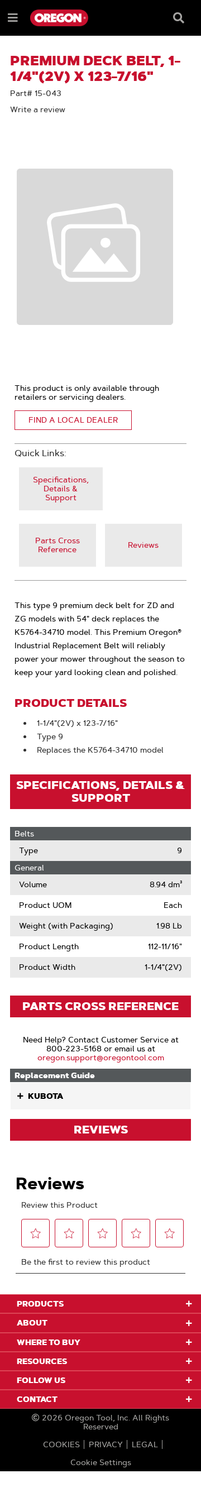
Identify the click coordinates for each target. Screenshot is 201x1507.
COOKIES (61, 1444)
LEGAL (145, 1444)
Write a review (37, 109)
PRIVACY (106, 1444)
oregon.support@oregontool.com (100, 1057)
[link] (61, 488)
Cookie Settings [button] (100, 1462)
